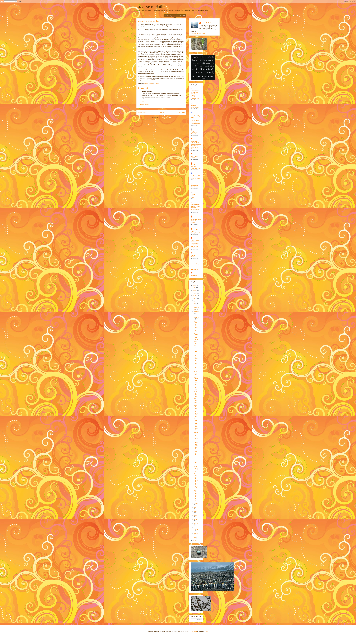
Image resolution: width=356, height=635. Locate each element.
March (196, 523)
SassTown (194, 269)
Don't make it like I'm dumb (195, 141)
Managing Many (195, 178)
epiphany (195, 342)
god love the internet (196, 336)
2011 (194, 288)
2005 (194, 540)
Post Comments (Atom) (165, 117)
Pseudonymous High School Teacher (195, 206)
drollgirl (193, 105)
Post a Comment (144, 104)
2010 (194, 290)
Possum (193, 194)
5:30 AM (144, 101)
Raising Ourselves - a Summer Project (195, 97)
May (195, 515)
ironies (195, 346)
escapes (195, 350)
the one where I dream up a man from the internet (195, 122)
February (196, 529)
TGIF (195, 403)
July (195, 507)
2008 (194, 295)
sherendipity (195, 264)
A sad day (195, 399)
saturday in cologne (196, 435)
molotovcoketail (192, 631)
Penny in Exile (195, 240)
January (196, 533)
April (195, 519)
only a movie (195, 275)
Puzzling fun (195, 373)
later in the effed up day (196, 358)
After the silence (195, 394)
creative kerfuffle (206, 23)
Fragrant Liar (195, 131)
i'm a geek (196, 453)
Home (162, 112)
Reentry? (193, 157)
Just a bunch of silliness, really (195, 92)
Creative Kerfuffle (150, 7)
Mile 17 (193, 255)
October (196, 311)
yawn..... (196, 457)
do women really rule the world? (196, 481)
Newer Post (142, 112)
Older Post (181, 112)
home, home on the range (196, 495)
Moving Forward (195, 233)
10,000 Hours (194, 256)
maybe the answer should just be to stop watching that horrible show (195, 245)
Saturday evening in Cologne (196, 424)
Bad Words (194, 185)
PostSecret (194, 165)
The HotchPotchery (196, 218)
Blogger (206, 631)
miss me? (195, 462)
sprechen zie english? (196, 444)
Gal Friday (194, 156)
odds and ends (196, 469)
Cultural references (196, 386)
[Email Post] (163, 83)
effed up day (195, 367)
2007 (194, 298)
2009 (194, 293)
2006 (194, 538)
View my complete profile (198, 33)
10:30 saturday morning (196, 325)
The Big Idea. (194, 187)
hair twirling (196, 378)
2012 (194, 285)
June (195, 511)
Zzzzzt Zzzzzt (195, 107)
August (196, 503)
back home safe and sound (196, 411)
